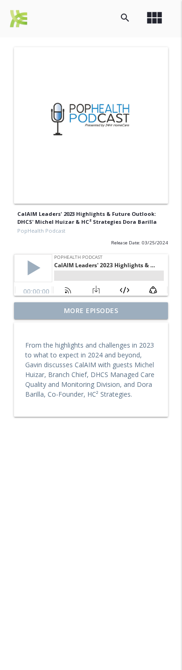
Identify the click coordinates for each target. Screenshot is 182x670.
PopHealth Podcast (41, 230)
